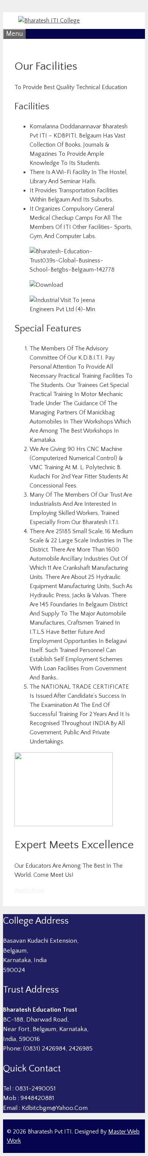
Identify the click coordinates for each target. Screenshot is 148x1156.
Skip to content (23, 7)
